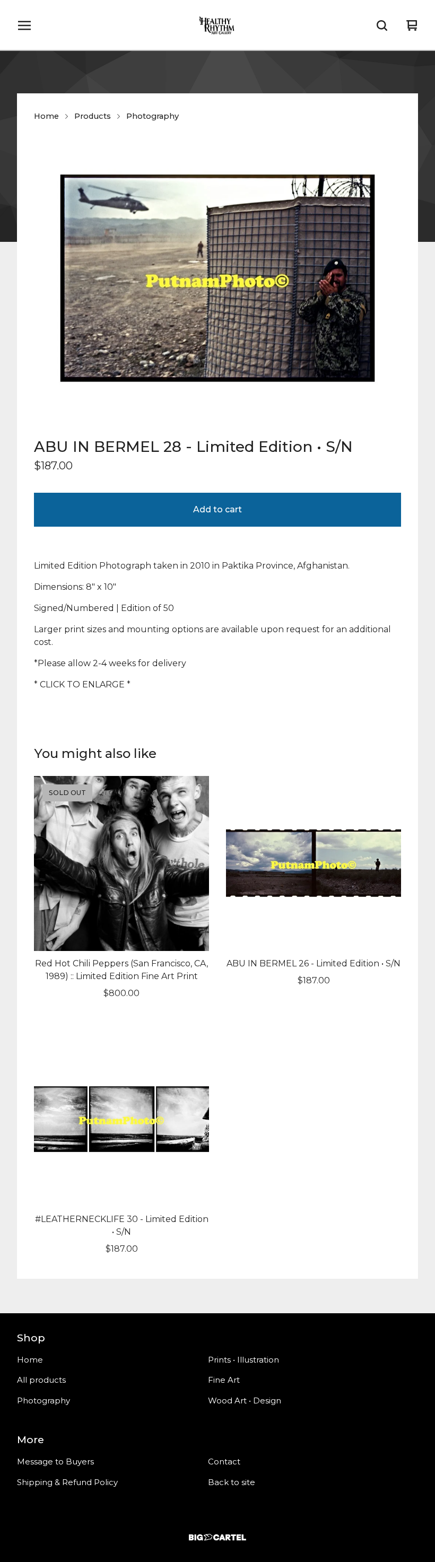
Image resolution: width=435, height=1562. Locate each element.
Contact (224, 1461)
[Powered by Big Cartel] (217, 1537)
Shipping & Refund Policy (67, 1482)
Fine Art (224, 1380)
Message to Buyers (55, 1461)
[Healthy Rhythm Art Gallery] (217, 25)
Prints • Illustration (243, 1360)
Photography (152, 116)
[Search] (382, 25)
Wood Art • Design (244, 1400)
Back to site (231, 1482)
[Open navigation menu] (24, 25)
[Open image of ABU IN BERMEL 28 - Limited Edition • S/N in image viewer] (217, 279)
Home (46, 116)
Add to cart (217, 509)
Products (92, 116)
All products (41, 1380)
